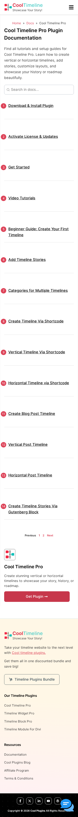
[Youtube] (48, 801)
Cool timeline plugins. (29, 653)
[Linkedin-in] (39, 801)
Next (50, 535)
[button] (67, 806)
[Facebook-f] (20, 801)
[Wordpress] (57, 801)
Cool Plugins (37, 810)
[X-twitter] (29, 801)
